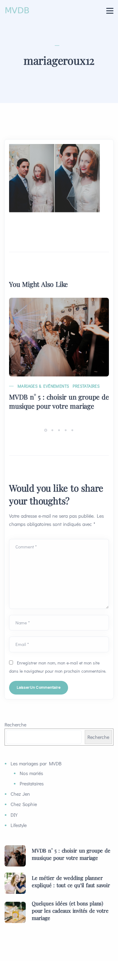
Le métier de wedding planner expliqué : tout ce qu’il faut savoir (71, 881)
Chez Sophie (24, 804)
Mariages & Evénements (43, 386)
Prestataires (86, 386)
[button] (46, 430)
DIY (14, 815)
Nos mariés (31, 773)
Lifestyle (19, 825)
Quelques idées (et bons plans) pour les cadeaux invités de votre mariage (70, 910)
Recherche (15, 724)
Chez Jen (20, 794)
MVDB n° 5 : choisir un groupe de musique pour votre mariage (59, 401)
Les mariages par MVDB (36, 763)
